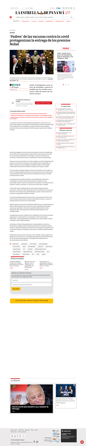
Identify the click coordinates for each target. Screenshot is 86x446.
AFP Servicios (15, 87)
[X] (66, 8)
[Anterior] (56, 69)
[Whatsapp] (15, 84)
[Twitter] (11, 84)
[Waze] (37, 441)
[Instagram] (71, 8)
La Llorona (34, 21)
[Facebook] (69, 8)
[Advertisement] (32, 357)
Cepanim (68, 21)
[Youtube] (74, 8)
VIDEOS (66, 48)
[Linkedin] (17, 84)
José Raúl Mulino (49, 21)
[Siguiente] (75, 69)
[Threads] (63, 8)
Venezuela (41, 21)
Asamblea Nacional (59, 21)
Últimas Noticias (25, 21)
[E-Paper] (52, 8)
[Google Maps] (34, 441)
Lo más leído (65, 106)
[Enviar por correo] (19, 84)
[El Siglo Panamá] (58, 8)
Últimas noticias (66, 130)
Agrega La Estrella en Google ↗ (43, 102)
